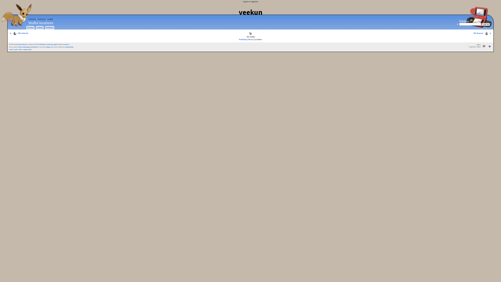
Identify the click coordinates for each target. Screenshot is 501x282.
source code (13, 49)
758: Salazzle (22, 33)
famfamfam (69, 47)
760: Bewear (478, 33)
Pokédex (32, 19)
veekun (250, 12)
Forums (30, 28)
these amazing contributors (29, 47)
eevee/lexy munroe (20, 44)
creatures (65, 44)
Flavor (250, 39)
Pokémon (42, 19)
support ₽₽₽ (27, 49)
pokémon (42, 44)
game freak (58, 44)
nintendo (49, 44)
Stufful (50, 19)
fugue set (49, 47)
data (20, 49)
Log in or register (250, 1)
